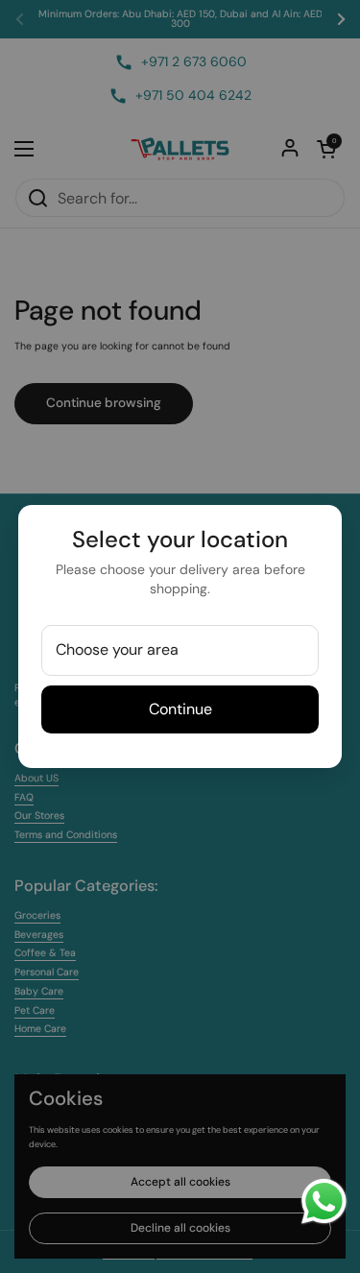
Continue (180, 709)
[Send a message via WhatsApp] (324, 1201)
